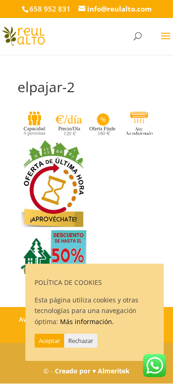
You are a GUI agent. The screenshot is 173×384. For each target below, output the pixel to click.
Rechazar (80, 341)
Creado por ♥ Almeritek (92, 370)
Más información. (87, 321)
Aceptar (49, 341)
